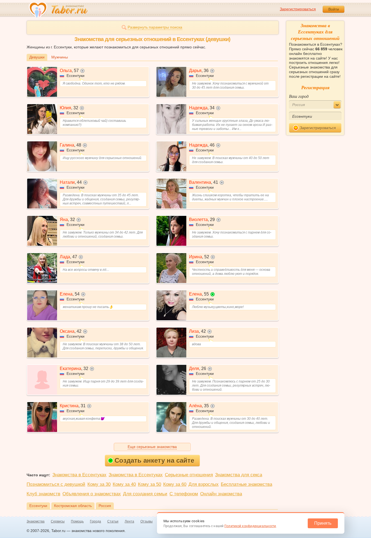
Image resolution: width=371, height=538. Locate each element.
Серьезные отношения (189, 474)
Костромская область (73, 505)
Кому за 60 (174, 484)
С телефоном (183, 493)
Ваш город (299, 96)
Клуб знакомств (43, 493)
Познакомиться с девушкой (56, 484)
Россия (105, 505)
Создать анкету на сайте (154, 460)
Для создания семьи (145, 493)
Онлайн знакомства (221, 493)
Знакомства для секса (238, 474)
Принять (322, 523)
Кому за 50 (149, 484)
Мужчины (59, 57)
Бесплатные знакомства (246, 484)
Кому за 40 (124, 484)
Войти (333, 9)
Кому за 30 (99, 484)
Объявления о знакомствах (91, 493)
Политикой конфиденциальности (250, 526)
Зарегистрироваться (298, 9)
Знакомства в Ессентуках (79, 474)
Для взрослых (203, 484)
